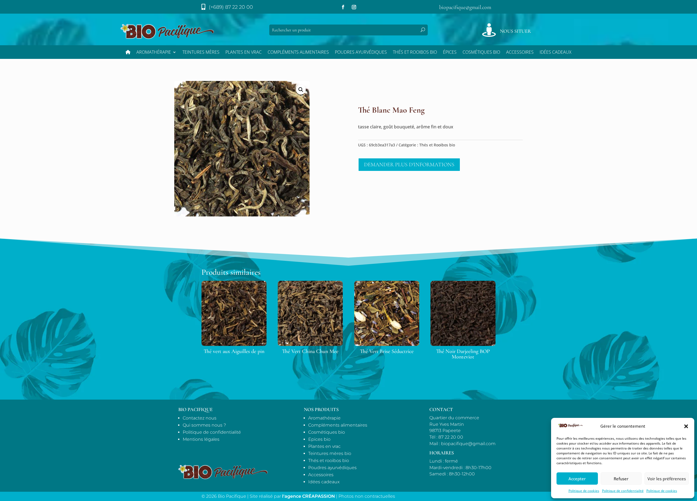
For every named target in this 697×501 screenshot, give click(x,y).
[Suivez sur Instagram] (354, 7)
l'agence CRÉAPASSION (308, 496)
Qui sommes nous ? (204, 425)
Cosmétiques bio (481, 52)
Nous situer (515, 31)
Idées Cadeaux (555, 52)
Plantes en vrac (243, 52)
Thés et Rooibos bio (415, 52)
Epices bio (319, 439)
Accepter (577, 478)
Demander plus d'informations (409, 164)
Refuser (621, 478)
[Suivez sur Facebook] (343, 7)
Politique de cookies (583, 490)
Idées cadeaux (324, 481)
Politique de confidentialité (623, 490)
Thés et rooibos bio (328, 460)
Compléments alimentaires (298, 52)
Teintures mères (200, 52)
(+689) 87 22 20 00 (231, 7)
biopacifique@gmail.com (465, 7)
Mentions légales (201, 439)
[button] (686, 426)
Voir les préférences (666, 478)
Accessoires (520, 52)
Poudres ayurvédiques (361, 52)
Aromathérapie (153, 52)
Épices (450, 52)
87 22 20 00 (450, 437)
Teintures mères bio (329, 453)
